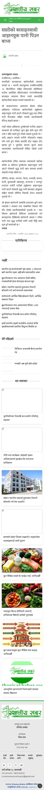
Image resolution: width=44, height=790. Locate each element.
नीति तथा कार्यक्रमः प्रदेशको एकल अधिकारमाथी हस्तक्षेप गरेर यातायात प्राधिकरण (18, 459)
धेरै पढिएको (8, 339)
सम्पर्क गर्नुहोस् (30, 756)
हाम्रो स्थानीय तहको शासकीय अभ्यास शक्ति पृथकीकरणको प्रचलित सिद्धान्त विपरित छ (20, 325)
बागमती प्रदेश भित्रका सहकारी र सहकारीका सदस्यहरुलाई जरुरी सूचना (22, 539)
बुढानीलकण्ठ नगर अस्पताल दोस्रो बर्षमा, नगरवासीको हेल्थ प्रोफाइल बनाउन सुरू (19, 280)
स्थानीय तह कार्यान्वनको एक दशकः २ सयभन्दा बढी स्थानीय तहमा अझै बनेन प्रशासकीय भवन (21, 271)
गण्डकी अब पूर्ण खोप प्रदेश (26, 364)
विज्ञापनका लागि (21, 756)
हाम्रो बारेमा (12, 756)
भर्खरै (4, 260)
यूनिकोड (39, 755)
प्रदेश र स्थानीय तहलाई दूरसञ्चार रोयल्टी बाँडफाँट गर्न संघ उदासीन (20, 500)
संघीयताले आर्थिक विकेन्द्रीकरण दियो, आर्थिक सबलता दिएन (21, 298)
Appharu (33, 787)
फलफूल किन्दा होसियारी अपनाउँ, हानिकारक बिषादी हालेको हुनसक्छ (18, 613)
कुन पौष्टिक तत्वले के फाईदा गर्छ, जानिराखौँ (22, 576)
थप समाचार (21, 381)
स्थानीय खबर (13, 56)
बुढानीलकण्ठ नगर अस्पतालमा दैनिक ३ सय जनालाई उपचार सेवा (20, 307)
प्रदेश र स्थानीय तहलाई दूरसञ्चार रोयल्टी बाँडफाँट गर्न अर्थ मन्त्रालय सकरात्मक (19, 289)
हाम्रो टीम (5, 756)
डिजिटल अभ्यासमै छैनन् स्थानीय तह (28, 350)
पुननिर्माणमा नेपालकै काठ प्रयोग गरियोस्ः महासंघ (19, 316)
